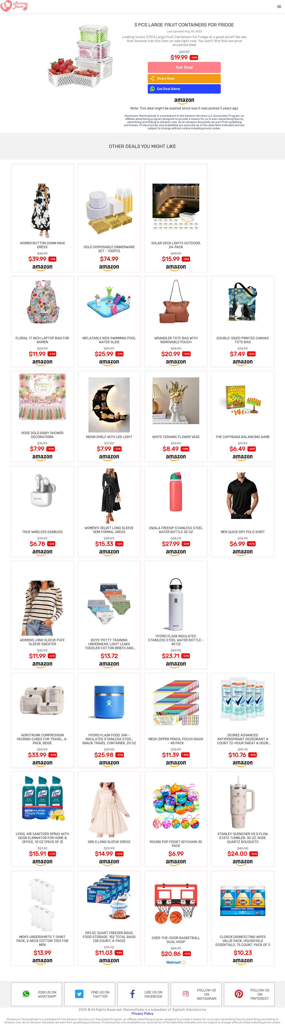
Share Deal (162, 78)
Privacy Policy (143, 1014)
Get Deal (184, 67)
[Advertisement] (242, 218)
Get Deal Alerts (168, 89)
